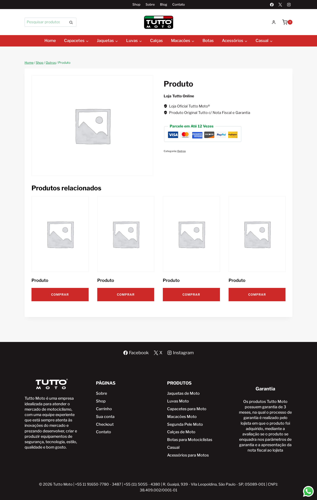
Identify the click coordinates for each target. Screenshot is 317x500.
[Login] (273, 22)
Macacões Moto (182, 416)
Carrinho (104, 409)
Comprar (60, 294)
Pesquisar (72, 22)
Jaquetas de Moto (183, 393)
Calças (156, 40)
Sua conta (105, 416)
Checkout (105, 424)
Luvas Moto (178, 401)
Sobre (150, 4)
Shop (136, 4)
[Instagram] (288, 4)
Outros (181, 151)
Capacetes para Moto (186, 409)
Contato (178, 4)
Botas (208, 40)
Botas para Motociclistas (189, 439)
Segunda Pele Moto (185, 424)
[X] (280, 4)
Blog (163, 4)
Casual (173, 447)
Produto (39, 280)
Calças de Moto (181, 432)
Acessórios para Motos (188, 455)
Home (50, 40)
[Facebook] (272, 4)
